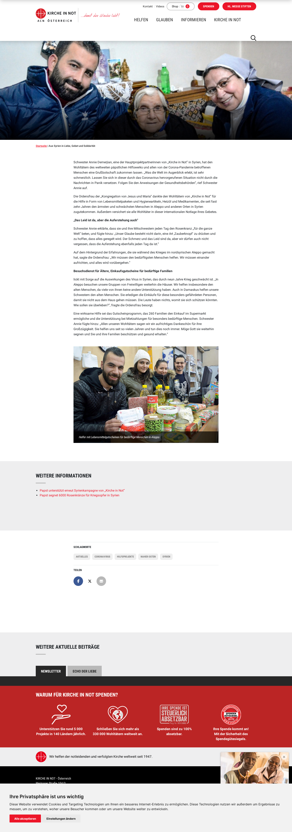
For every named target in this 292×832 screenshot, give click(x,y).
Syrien (166, 556)
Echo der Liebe (85, 671)
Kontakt (148, 6)
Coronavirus (102, 556)
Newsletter (51, 671)
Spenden (208, 6)
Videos (160, 6)
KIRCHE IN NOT (227, 19)
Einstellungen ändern (61, 818)
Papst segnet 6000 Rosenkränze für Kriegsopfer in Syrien (79, 495)
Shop (175, 6)
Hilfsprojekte (125, 556)
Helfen (141, 19)
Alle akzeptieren (25, 818)
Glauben (164, 19)
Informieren (193, 19)
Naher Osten (148, 556)
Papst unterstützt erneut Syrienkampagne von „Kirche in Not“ (82, 490)
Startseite (41, 145)
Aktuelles (82, 556)
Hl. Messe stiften (239, 6)
